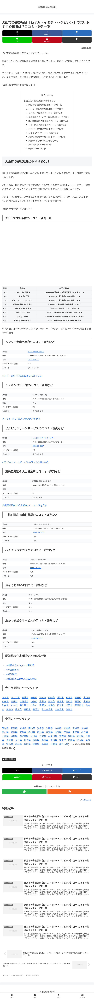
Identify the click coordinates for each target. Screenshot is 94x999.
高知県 (40, 732)
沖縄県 (40, 728)
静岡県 (71, 736)
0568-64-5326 (36, 638)
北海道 (53, 744)
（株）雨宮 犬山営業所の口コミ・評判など (47, 125)
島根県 (53, 740)
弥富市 (69, 709)
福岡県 (27, 744)
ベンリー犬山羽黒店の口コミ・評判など (46, 109)
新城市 (51, 701)
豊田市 (27, 709)
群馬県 (14, 732)
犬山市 (86, 697)
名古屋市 (59, 709)
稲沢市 (42, 697)
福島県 (36, 744)
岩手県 (49, 728)
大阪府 (9, 740)
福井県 (18, 744)
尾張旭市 (79, 705)
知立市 (14, 705)
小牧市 (34, 701)
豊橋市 (9, 709)
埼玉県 (58, 732)
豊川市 (18, 709)
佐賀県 (49, 732)
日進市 (60, 705)
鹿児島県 (24, 736)
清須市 (69, 701)
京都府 (84, 728)
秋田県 (34, 736)
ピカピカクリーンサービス (43, 438)
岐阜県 (58, 728)
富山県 (9, 744)
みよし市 (15, 697)
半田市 (69, 705)
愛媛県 (14, 728)
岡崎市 (51, 697)
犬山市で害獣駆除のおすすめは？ (40, 101)
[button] (77, 40)
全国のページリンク (37, 148)
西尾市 (78, 701)
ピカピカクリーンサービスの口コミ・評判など (49, 117)
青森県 (62, 736)
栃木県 (80, 740)
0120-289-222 (33, 360)
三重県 (67, 732)
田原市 (42, 705)
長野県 (36, 740)
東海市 (51, 705)
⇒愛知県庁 (11, 674)
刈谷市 (69, 697)
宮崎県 (67, 728)
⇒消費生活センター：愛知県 (20, 665)
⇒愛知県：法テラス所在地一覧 (21, 678)
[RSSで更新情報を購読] (69, 791)
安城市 (25, 697)
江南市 (5, 701)
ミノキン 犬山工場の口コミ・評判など (45, 113)
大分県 (18, 740)
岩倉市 (78, 697)
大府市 (86, 701)
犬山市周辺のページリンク (40, 144)
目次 (43, 95)
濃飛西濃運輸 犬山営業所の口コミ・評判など (48, 121)
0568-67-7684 (35, 568)
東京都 (62, 740)
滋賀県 (14, 736)
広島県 (23, 732)
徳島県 (71, 740)
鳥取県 (45, 740)
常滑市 (42, 701)
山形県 (75, 732)
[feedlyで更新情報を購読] (24, 791)
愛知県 (5, 728)
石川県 (80, 736)
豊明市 (36, 709)
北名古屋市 (47, 709)
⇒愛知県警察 (12, 670)
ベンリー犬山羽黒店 (36, 352)
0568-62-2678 (38, 532)
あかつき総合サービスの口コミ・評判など (47, 137)
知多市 (5, 705)
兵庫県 (45, 744)
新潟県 (42, 736)
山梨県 (5, 736)
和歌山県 (63, 744)
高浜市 (14, 701)
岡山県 (31, 728)
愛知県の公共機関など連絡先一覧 (43, 140)
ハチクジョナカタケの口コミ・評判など (46, 129)
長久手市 (24, 705)
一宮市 (34, 697)
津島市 (34, 705)
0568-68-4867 (38, 446)
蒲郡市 (60, 697)
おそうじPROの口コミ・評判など (43, 132)
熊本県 (5, 732)
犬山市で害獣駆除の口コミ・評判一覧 (45, 105)
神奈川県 (52, 736)
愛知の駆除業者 (10, 759)
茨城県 (23, 728)
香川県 (31, 732)
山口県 (84, 732)
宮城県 (75, 728)
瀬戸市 (60, 701)
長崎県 (27, 740)
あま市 (5, 697)
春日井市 (24, 701)
